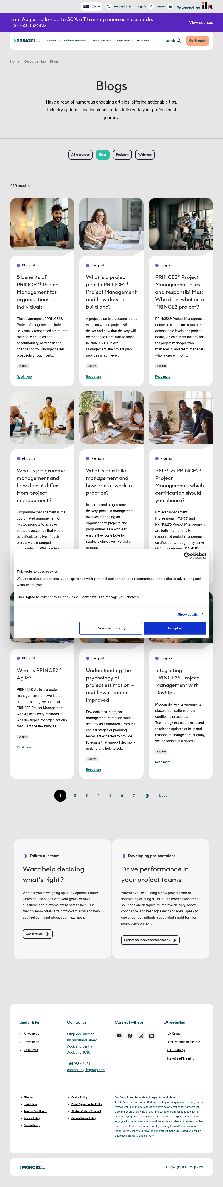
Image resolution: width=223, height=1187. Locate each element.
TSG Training (176, 1050)
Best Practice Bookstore (183, 1042)
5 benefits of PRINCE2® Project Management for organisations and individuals (38, 292)
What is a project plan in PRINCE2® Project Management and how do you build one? (111, 292)
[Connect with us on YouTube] (119, 1035)
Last (163, 795)
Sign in (142, 6)
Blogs (102, 154)
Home (15, 61)
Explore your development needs (147, 940)
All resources (80, 154)
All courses (31, 1033)
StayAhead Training (180, 1058)
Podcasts (122, 154)
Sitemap (28, 1097)
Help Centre (123, 40)
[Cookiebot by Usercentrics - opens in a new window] (187, 555)
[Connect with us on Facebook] (129, 1035)
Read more (24, 376)
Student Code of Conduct (86, 1111)
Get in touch (197, 40)
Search (170, 40)
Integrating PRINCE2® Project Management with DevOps (177, 681)
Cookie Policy (32, 1125)
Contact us (76, 1022)
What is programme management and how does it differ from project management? (41, 485)
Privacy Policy (32, 1118)
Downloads (31, 1042)
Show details (188, 614)
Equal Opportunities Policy (86, 1104)
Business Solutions (74, 40)
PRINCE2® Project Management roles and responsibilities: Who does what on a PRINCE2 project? (179, 292)
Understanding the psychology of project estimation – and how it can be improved (110, 685)
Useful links (30, 1104)
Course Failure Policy (83, 1118)
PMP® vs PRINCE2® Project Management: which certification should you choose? (179, 485)
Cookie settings (108, 628)
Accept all (174, 628)
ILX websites (173, 1022)
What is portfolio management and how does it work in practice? (109, 481)
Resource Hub (35, 61)
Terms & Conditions (35, 1111)
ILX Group (174, 1033)
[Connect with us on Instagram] (140, 1035)
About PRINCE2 (101, 40)
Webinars (145, 154)
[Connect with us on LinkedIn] (151, 1035)
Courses (51, 40)
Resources (143, 40)
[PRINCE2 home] (27, 41)
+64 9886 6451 (122, 6)
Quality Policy (79, 1097)
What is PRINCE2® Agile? (39, 674)
